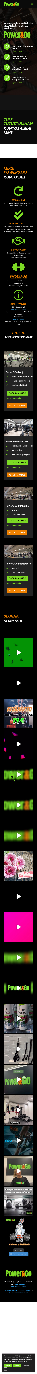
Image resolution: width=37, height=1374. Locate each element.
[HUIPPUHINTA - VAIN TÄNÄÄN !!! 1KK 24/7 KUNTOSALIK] (18, 1095)
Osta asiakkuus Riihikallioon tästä (20, 68)
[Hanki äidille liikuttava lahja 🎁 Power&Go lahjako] (18, 1126)
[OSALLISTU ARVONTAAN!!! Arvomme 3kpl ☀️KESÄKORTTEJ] (18, 973)
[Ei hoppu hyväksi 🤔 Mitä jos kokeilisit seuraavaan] (18, 851)
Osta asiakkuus (17, 592)
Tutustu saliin (17, 604)
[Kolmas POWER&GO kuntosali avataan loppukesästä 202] (18, 882)
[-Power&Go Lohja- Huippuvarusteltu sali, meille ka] (18, 1187)
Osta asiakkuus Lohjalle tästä (22, 47)
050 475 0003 (18, 518)
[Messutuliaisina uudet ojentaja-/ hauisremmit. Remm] (18, 1248)
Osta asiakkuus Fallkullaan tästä (19, 57)
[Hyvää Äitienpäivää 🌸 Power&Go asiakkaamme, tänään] (18, 1065)
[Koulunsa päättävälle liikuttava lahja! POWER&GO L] (18, 943)
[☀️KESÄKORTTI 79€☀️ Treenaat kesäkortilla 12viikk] (18, 912)
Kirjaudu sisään (18, 51)
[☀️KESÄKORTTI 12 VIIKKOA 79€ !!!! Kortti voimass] (18, 1004)
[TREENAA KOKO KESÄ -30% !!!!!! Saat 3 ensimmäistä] (18, 1034)
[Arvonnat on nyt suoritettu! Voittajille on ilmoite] (18, 1217)
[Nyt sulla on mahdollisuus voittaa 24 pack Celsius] (18, 1278)
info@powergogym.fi (18, 508)
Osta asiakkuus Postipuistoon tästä (21, 78)
